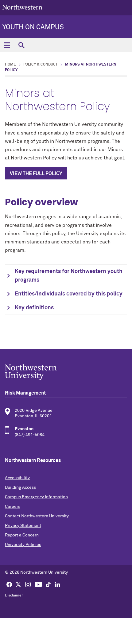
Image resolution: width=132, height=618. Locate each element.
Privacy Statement (23, 526)
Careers (12, 506)
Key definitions (34, 308)
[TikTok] (48, 584)
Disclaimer (14, 595)
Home (10, 64)
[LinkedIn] (57, 584)
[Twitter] (18, 584)
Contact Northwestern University (37, 516)
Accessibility (17, 478)
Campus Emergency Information (36, 497)
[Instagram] (28, 584)
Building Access (20, 487)
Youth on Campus (33, 27)
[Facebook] (9, 584)
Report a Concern (22, 535)
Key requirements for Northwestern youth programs (68, 276)
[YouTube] (38, 584)
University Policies (23, 545)
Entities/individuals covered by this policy (68, 294)
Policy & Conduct (40, 64)
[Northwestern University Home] (22, 7)
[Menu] (7, 45)
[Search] (21, 45)
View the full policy (36, 173)
